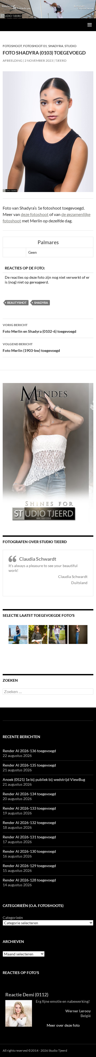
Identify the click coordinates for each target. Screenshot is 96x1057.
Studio (71, 46)
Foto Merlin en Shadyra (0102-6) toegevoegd (39, 328)
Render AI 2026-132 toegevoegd (29, 822)
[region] (48, 9)
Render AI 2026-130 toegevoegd (29, 851)
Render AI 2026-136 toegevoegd (29, 750)
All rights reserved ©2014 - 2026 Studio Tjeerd (35, 1050)
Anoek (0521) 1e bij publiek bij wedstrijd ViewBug (44, 779)
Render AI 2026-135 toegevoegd (29, 765)
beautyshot (17, 302)
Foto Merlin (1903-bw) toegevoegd (31, 347)
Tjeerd (60, 61)
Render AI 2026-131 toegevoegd (29, 837)
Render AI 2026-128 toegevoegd (29, 880)
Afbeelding (12, 61)
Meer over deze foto (63, 1025)
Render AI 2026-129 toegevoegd (29, 865)
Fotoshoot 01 (35, 46)
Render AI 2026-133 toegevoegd (29, 808)
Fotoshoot (12, 46)
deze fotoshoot (35, 214)
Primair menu (89, 24)
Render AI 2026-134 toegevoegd (29, 794)
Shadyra (55, 46)
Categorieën (13, 917)
